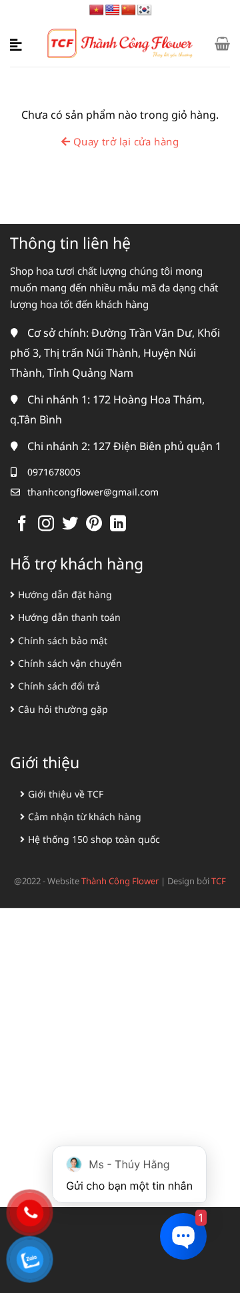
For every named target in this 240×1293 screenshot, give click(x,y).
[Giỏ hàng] (222, 43)
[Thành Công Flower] (120, 44)
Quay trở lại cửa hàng (124, 141)
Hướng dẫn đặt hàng (65, 594)
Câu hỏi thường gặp (63, 709)
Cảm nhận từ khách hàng (84, 816)
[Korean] (144, 10)
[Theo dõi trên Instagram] (46, 524)
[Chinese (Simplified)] (128, 10)
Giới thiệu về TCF (65, 794)
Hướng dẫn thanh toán (69, 617)
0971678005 (54, 471)
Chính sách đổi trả (59, 686)
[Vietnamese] (96, 10)
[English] (112, 10)
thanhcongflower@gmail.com (93, 491)
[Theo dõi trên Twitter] (70, 524)
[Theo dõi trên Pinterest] (94, 524)
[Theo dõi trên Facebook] (22, 524)
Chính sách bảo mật (62, 640)
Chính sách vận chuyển (70, 663)
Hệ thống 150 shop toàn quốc (94, 839)
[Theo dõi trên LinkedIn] (118, 524)
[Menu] (18, 43)
